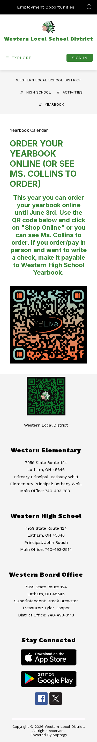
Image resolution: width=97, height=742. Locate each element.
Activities (73, 92)
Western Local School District (48, 80)
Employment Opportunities (45, 7)
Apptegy (60, 735)
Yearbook (54, 104)
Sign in (79, 57)
